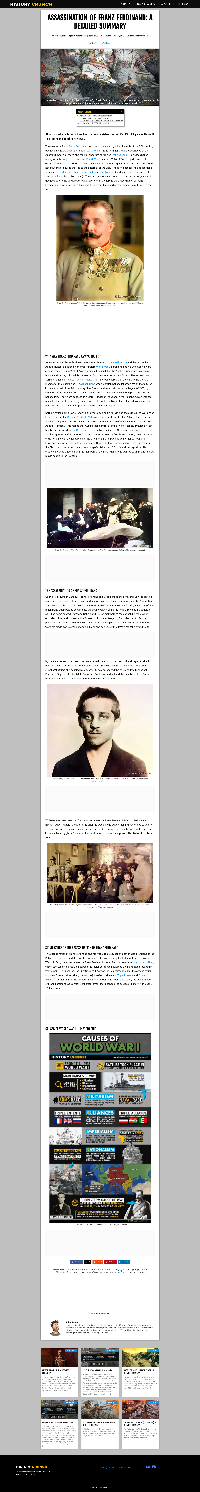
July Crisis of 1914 (143, 962)
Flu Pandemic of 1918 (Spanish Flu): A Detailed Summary (140, 1423)
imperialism (90, 172)
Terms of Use (124, 1467)
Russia (86, 443)
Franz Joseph (119, 154)
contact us (122, 1272)
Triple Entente (125, 975)
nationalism (108, 172)
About (165, 4)
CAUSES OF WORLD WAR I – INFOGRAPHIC (94, 123)
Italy (79, 443)
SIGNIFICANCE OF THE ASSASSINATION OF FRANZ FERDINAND (101, 121)
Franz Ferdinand (78, 146)
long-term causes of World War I (81, 159)
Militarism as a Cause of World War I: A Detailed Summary (99, 1423)
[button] (122, 112)
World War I (106, 43)
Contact (183, 4)
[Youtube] (148, 1467)
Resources (146, 4)
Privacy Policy (107, 1467)
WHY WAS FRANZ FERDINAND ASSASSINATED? (95, 116)
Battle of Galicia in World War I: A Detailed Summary (139, 1371)
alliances (78, 172)
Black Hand (88, 383)
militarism (66, 172)
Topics (126, 4)
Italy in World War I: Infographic (97, 1370)
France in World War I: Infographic (57, 1422)
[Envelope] (154, 1467)
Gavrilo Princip (83, 379)
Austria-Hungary (117, 362)
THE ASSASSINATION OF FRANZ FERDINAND (94, 118)
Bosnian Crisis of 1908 (79, 417)
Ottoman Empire (85, 430)
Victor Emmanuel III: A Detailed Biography (55, 1371)
